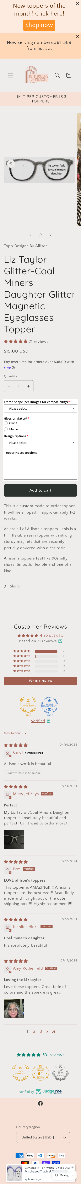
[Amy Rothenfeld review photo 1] (14, 1008)
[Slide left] (30, 234)
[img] (16, 745)
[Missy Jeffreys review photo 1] (14, 839)
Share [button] (15, 586)
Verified (38, 721)
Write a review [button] (40, 681)
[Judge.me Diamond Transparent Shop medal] (49, 705)
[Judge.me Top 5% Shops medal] (60, 1073)
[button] (10, 75)
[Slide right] (50, 234)
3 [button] (41, 1031)
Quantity (10, 376)
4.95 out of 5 (52, 635)
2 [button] (34, 1031)
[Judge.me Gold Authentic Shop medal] (28, 705)
